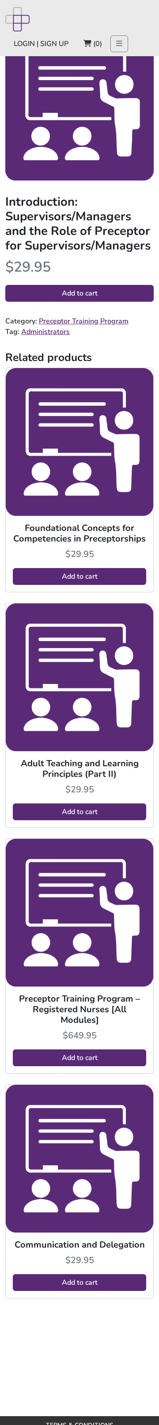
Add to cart (80, 293)
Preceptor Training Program (84, 321)
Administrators (45, 332)
